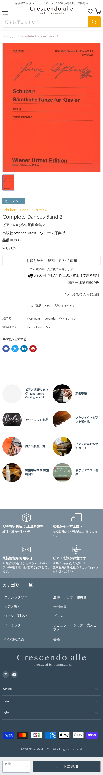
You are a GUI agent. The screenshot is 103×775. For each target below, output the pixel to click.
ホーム (7, 36)
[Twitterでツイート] (15, 348)
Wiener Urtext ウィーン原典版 (39, 233)
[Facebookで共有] (6, 348)
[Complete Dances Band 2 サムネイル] (9, 182)
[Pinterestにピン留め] (33, 348)
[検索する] (94, 21)
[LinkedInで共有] (24, 348)
